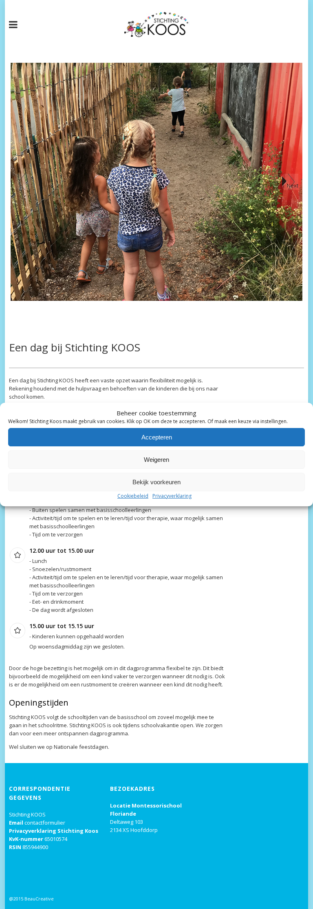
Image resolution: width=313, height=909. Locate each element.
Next (292, 185)
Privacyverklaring (172, 495)
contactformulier (44, 822)
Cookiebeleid (132, 495)
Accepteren (156, 437)
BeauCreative (39, 899)
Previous (23, 182)
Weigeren (156, 459)
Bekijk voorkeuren (156, 482)
